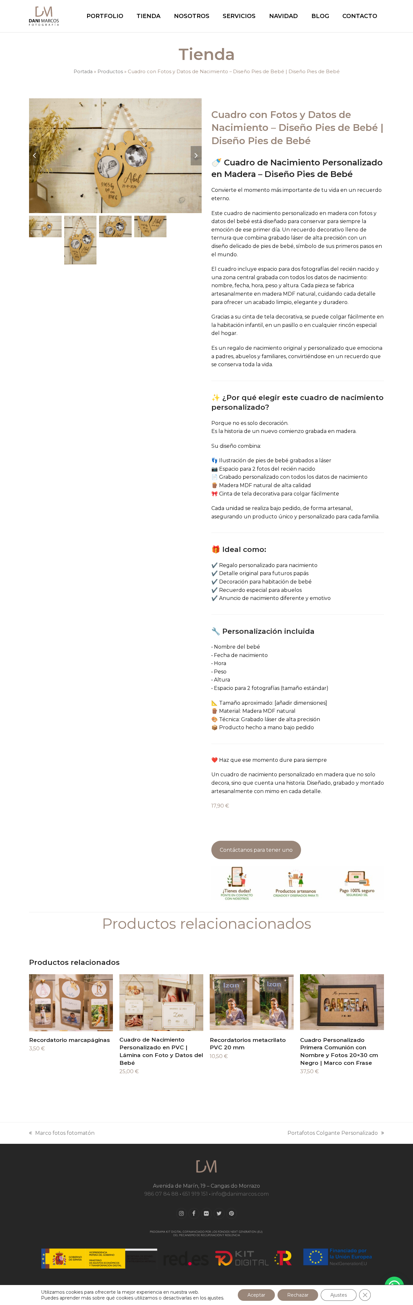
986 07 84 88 (161, 1194)
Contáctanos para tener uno (256, 850)
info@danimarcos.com (240, 1194)
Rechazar (297, 1295)
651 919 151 (195, 1194)
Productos (110, 71)
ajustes (215, 1298)
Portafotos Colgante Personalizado (332, 1133)
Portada (83, 71)
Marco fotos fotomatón (62, 1133)
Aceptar (256, 1295)
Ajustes (338, 1295)
